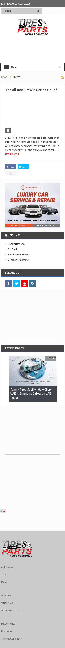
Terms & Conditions (11, 607)
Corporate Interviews (18, 229)
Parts (3, 551)
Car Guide (13, 218)
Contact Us (7, 572)
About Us (6, 564)
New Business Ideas (18, 223)
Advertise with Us (10, 579)
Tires (3, 543)
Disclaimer (6, 600)
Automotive (7, 536)
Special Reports (16, 213)
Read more (11, 122)
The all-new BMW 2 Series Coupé (31, 90)
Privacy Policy (8, 593)
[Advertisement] (32, 286)
